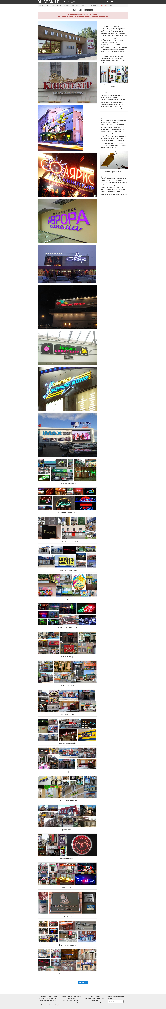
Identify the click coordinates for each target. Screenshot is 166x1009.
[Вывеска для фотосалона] (67, 758)
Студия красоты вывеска (67, 945)
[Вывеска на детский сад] (67, 585)
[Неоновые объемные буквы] (67, 499)
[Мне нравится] (112, 2)
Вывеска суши (67, 887)
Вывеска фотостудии (67, 714)
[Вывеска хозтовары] (67, 672)
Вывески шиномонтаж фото (67, 570)
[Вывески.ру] (50, 2)
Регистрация (124, 2)
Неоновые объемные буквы (67, 512)
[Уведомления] (107, 2)
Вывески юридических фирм (67, 541)
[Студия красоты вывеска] (67, 931)
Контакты (112, 5)
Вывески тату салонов (67, 858)
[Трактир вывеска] (67, 816)
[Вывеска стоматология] (67, 960)
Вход (117, 2)
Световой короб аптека (67, 483)
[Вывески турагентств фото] (67, 787)
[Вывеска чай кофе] (67, 643)
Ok (125, 1001)
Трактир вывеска (67, 830)
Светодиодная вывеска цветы (67, 628)
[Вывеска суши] (67, 874)
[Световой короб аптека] (67, 470)
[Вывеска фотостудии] (67, 700)
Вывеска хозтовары (67, 685)
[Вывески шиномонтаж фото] (67, 556)
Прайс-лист (104, 5)
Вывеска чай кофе (67, 657)
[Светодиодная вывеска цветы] (67, 614)
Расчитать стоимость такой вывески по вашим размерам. (68, 57)
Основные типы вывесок (71, 5)
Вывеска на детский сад (67, 599)
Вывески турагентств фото (67, 801)
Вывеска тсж (67, 916)
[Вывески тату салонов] (67, 845)
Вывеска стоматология (67, 974)
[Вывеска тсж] (67, 902)
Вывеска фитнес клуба (67, 743)
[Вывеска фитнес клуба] (67, 729)
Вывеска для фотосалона (67, 772)
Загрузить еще (83, 982)
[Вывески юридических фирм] (67, 527)
